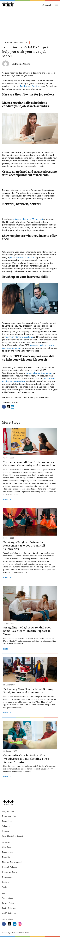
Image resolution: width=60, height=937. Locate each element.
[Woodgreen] (8, 5)
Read (5, 499)
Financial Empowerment (12, 862)
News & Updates (9, 816)
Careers (5, 831)
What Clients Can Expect (12, 836)
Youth (4, 887)
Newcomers (7, 877)
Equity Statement (9, 908)
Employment (7, 852)
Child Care (6, 847)
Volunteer (6, 826)
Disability (6, 857)
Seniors (5, 882)
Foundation (7, 821)
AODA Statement (9, 913)
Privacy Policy (8, 903)
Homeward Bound (9, 872)
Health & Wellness (9, 867)
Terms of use (7, 898)
